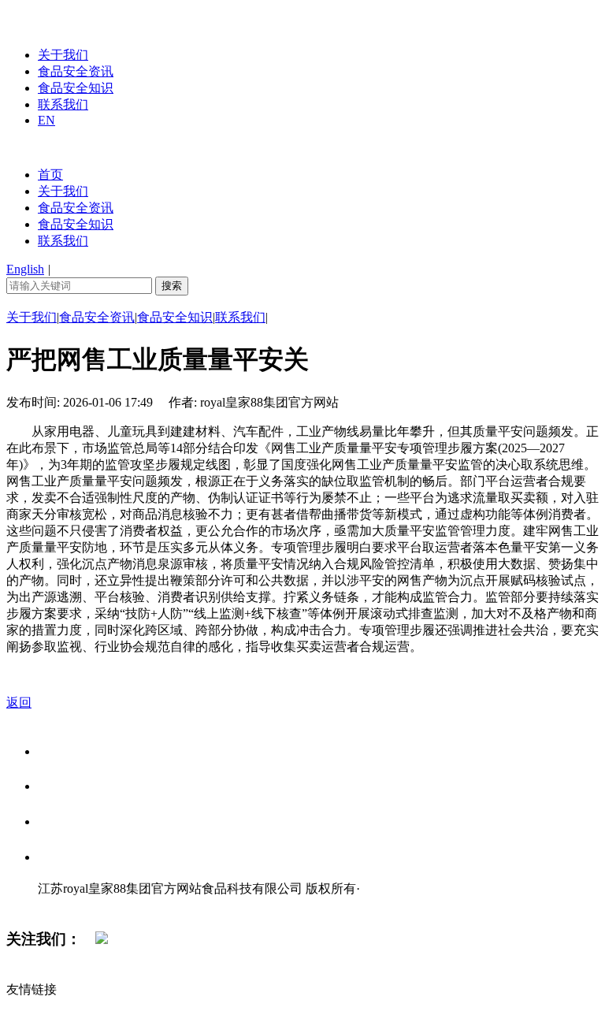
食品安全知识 (75, 88)
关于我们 (63, 54)
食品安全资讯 (75, 71)
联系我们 (63, 104)
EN (46, 120)
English (25, 269)
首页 (50, 174)
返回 (19, 702)
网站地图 (69, 905)
